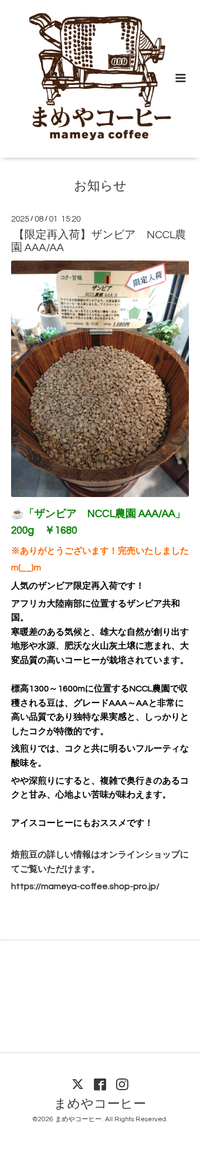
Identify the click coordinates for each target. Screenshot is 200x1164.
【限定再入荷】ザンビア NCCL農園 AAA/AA (98, 241)
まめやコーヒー (100, 1103)
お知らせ (100, 185)
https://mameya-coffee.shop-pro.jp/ (85, 886)
